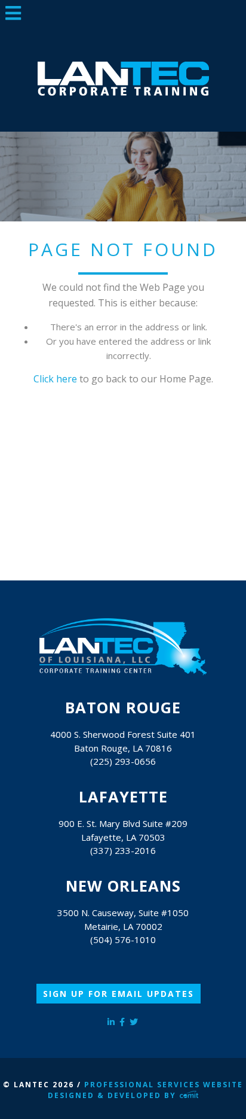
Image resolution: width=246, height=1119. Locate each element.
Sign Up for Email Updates (118, 993)
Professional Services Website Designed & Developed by (145, 1090)
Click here (55, 378)
